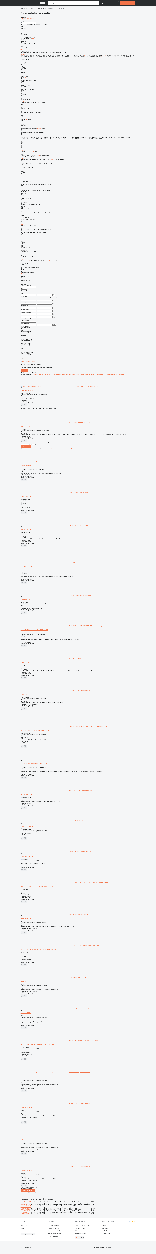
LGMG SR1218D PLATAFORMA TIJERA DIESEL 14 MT (37, 887)
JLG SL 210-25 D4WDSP (28, 795)
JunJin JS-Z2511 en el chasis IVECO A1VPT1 (34, 630)
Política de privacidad (53, 1228)
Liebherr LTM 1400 (26, 529)
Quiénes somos (25, 1225)
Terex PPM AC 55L (26, 567)
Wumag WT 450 (25, 663)
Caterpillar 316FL (26, 599)
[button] (22, 404)
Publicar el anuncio (28, 1190)
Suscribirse (26, 446)
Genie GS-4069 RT (26, 918)
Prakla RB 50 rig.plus (27, 390)
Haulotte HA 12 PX (26, 1107)
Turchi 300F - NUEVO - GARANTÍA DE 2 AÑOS (35, 730)
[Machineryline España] (29, 3)
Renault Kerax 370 (26, 694)
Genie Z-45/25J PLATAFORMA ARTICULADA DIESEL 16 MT (39, 950)
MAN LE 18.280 (25, 426)
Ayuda (22, 1228)
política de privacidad (54, 448)
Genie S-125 (24, 981)
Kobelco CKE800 (26, 465)
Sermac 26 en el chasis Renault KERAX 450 (34, 763)
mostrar (24, 358)
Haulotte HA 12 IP (26, 1013)
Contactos (23, 1231)
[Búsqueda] (50, 3)
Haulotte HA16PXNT (27, 826)
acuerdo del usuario (71, 448)
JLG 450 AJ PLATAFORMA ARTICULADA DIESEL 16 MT (38, 1044)
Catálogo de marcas (53, 1236)
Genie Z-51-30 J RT (27, 1139)
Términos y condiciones (54, 1225)
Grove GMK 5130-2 (26, 496)
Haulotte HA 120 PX (27, 1170)
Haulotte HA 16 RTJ (27, 1076)
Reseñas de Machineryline (54, 1233)
